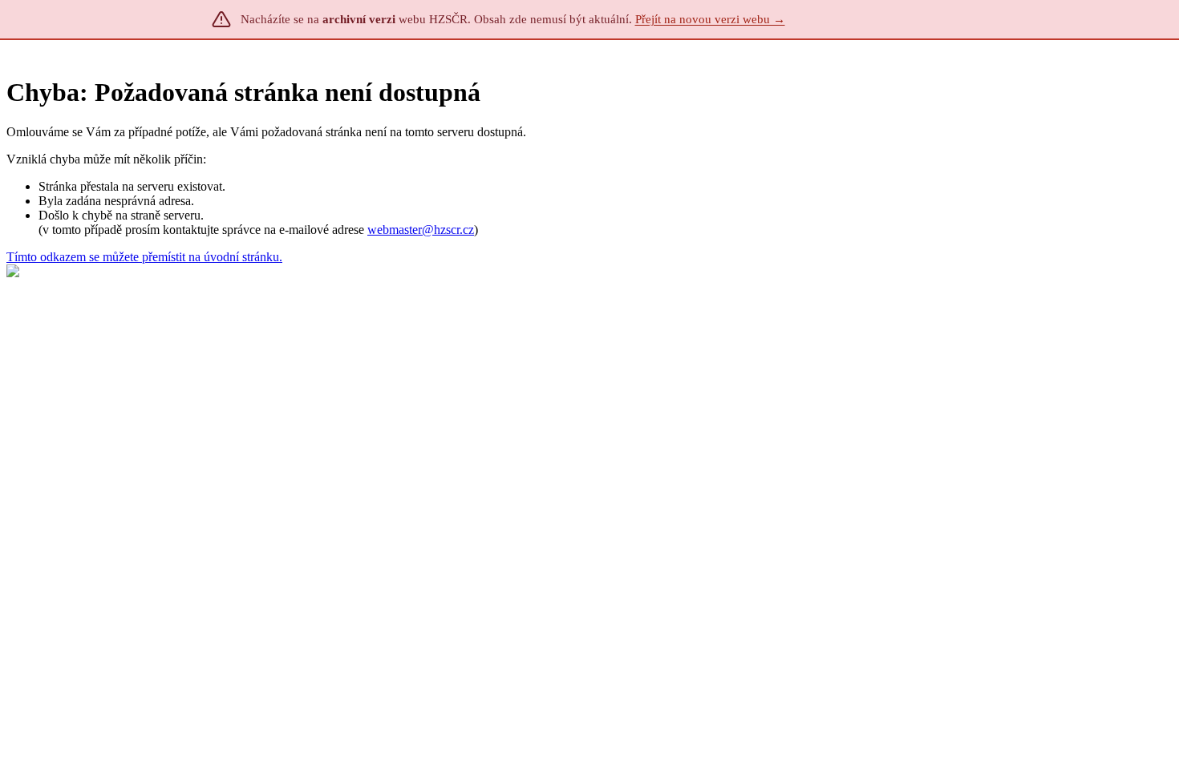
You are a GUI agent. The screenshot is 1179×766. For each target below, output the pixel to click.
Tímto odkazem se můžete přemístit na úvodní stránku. (144, 257)
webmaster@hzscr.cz (420, 229)
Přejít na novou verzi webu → (710, 19)
